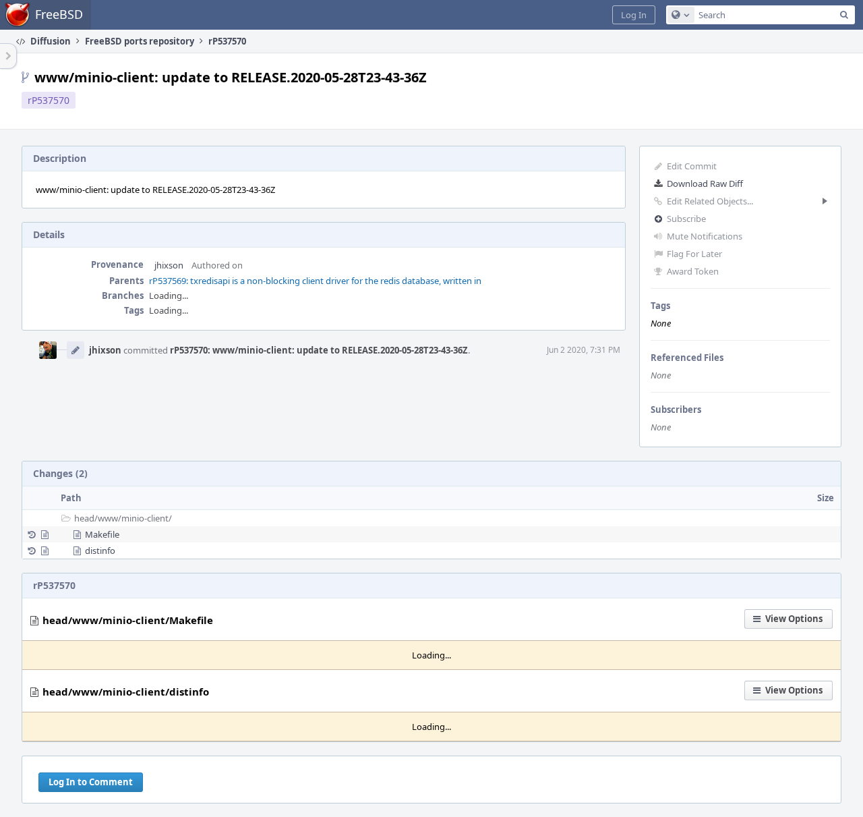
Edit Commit (692, 166)
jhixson (168, 265)
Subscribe (686, 219)
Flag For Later (694, 254)
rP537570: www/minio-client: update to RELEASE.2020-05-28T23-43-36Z (319, 350)
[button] (633, 14)
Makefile (102, 534)
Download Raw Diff (705, 183)
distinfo (100, 550)
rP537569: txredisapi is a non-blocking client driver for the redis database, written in (315, 281)
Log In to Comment (91, 782)
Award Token (693, 271)
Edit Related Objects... (710, 201)
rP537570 (48, 100)
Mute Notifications (704, 236)
